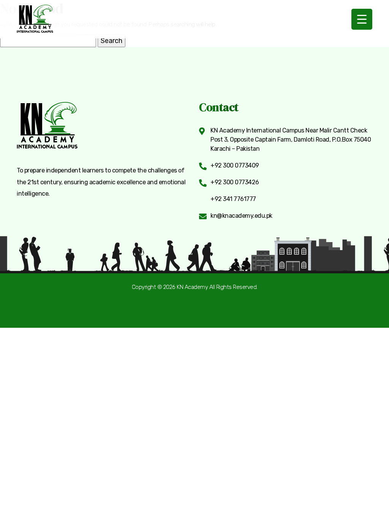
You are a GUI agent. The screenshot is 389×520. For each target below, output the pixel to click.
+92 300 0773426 (234, 182)
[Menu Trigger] (361, 19)
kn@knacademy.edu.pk (241, 215)
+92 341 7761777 (233, 199)
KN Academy (192, 287)
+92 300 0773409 (234, 165)
